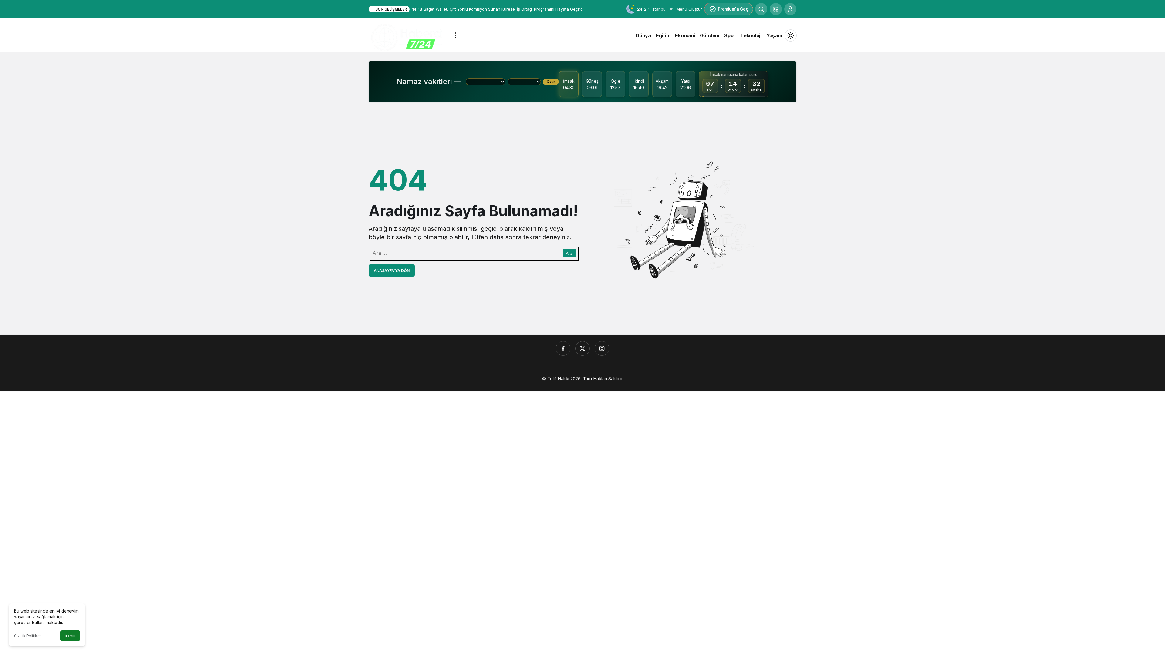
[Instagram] (602, 348)
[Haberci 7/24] (406, 38)
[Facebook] (563, 348)
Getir (551, 81)
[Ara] (761, 9)
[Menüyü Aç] (455, 35)
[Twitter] (582, 348)
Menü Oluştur (689, 9)
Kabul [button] (70, 636)
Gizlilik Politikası (28, 635)
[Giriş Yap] (790, 9)
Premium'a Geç (733, 9)
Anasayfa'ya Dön (392, 270)
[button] (776, 9)
